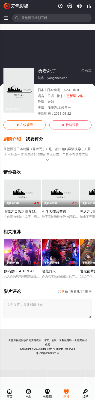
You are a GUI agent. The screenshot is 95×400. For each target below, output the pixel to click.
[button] (14, 139)
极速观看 (70, 125)
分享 (86, 70)
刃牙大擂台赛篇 (54, 211)
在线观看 (24, 125)
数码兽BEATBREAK (19, 271)
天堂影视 (13, 340)
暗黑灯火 (49, 271)
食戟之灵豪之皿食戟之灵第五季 (28, 211)
